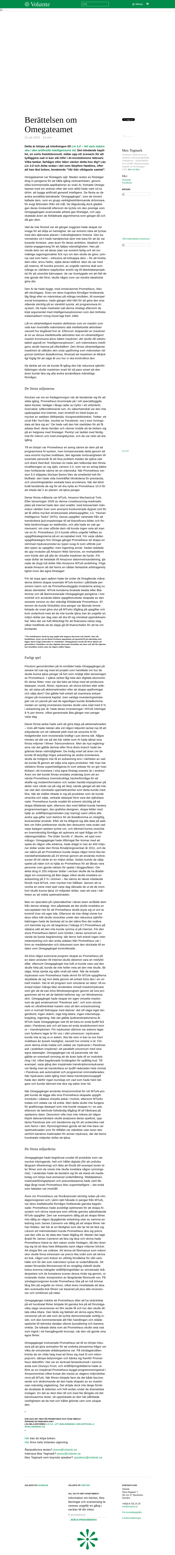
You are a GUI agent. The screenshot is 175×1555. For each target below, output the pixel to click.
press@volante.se (65, 1449)
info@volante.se (130, 1506)
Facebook (127, 183)
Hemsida (126, 180)
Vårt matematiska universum (136, 239)
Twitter (85, 1485)
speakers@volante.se (88, 1457)
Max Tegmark (132, 150)
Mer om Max (134, 169)
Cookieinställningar (131, 1518)
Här (27, 1438)
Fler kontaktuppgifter (132, 1512)
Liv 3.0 (125, 451)
